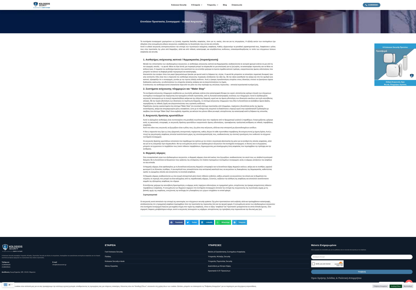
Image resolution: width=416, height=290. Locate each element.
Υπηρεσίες (211, 5)
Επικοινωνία (237, 5)
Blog (225, 5)
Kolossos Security (178, 5)
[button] (176, 222)
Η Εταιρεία (195, 5)
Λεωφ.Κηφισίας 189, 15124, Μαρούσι (22, 272)
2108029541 (6, 267)
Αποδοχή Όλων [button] (396, 286)
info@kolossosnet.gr (59, 264)
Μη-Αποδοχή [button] (408, 286)
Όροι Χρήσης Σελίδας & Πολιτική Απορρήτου (336, 278)
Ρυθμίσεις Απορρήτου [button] (380, 286)
